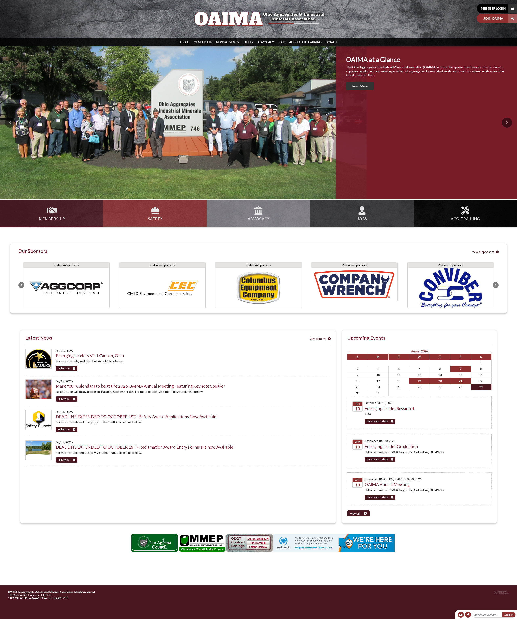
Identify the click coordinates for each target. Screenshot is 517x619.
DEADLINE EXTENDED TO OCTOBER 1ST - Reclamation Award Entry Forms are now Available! (145, 447)
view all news (318, 338)
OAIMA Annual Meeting (387, 484)
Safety (248, 42)
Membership (203, 42)
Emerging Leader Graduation (391, 446)
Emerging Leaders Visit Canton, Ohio (90, 355)
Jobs (281, 42)
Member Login (493, 8)
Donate (332, 42)
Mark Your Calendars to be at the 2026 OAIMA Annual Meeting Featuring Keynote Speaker (140, 385)
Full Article (64, 368)
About (185, 42)
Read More (360, 86)
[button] (10, 123)
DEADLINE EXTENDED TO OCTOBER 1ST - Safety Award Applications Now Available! (137, 416)
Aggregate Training (305, 42)
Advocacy (265, 42)
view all (355, 513)
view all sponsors (483, 252)
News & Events (227, 42)
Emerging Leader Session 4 (389, 408)
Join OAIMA (493, 18)
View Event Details (377, 421)
